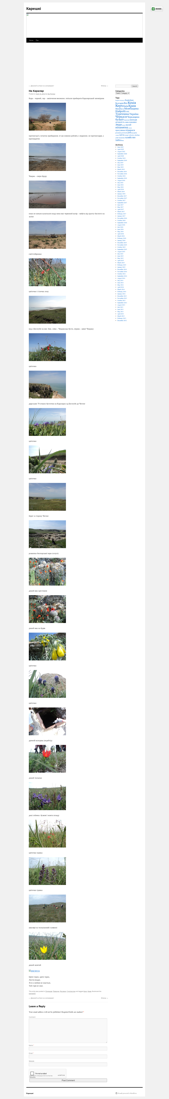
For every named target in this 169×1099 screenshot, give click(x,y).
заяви (127, 122)
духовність (119, 122)
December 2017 (122, 196)
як (123, 140)
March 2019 (121, 169)
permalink (32, 993)
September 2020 (122, 154)
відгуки (126, 120)
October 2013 (121, 300)
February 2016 (121, 238)
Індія (127, 99)
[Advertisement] (84, 66)
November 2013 (122, 298)
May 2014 (120, 285)
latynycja (122, 100)
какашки (133, 122)
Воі (125, 103)
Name (31, 1045)
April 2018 (120, 189)
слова (117, 135)
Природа (56, 991)
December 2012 (122, 320)
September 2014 (122, 276)
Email (31, 1053)
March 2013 (121, 316)
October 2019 (121, 158)
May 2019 (120, 167)
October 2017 (121, 200)
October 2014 (121, 274)
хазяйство (130, 137)
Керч (85, 991)
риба (130, 132)
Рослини (63, 991)
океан (130, 128)
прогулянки (120, 130)
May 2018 (120, 187)
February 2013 (121, 318)
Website (31, 1061)
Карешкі (33, 8)
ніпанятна (121, 127)
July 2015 (120, 254)
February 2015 (121, 265)
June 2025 (120, 147)
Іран (132, 100)
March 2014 (121, 289)
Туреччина (122, 114)
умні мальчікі (120, 137)
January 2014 (121, 294)
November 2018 (122, 174)
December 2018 (122, 171)
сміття (121, 135)
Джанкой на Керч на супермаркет (41, 86)
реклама (118, 133)
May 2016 (120, 231)
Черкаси (121, 116)
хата (118, 140)
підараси (130, 130)
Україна (133, 114)
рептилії (124, 133)
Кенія (132, 102)
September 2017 (122, 203)
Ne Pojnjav (51, 94)
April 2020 (120, 156)
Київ (125, 106)
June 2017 (120, 205)
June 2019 (120, 165)
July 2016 (120, 227)
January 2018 (121, 194)
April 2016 (120, 234)
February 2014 (121, 291)
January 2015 (121, 267)
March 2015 (121, 263)
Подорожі (48, 991)
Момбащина (131, 108)
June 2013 (120, 309)
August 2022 (121, 151)
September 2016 (122, 223)
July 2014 (120, 280)
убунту (131, 135)
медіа (123, 125)
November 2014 (122, 271)
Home (31, 40)
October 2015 (121, 247)
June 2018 (120, 185)
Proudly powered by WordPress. (127, 1093)
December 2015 (122, 243)
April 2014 (120, 287)
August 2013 (121, 305)
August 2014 (121, 278)
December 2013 (122, 296)
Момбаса (119, 108)
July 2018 (120, 183)
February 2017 (121, 214)
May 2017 (120, 207)
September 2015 (122, 249)
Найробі (120, 111)
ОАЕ (127, 111)
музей (128, 124)
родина (134, 133)
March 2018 (121, 191)
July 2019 (120, 163)
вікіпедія (133, 119)
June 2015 (120, 256)
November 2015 (122, 245)
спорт (127, 135)
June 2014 (120, 283)
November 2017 (122, 198)
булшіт (119, 119)
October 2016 (121, 220)
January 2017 (121, 216)
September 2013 (122, 303)
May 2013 (120, 311)
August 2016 (121, 225)
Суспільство (71, 991)
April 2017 (120, 209)
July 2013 (120, 307)
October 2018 (121, 176)
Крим (89, 991)
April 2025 (120, 149)
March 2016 (121, 236)
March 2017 (121, 211)
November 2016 (122, 218)
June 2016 (120, 229)
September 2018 (122, 178)
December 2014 (122, 269)
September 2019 (122, 160)
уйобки (137, 135)
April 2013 (120, 314)
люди (118, 124)
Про (37, 40)
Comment (32, 1017)
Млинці (104, 86)
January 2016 (121, 240)
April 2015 (120, 260)
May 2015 (120, 258)
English (117, 100)
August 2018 (121, 180)
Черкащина (133, 116)
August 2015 (121, 251)
